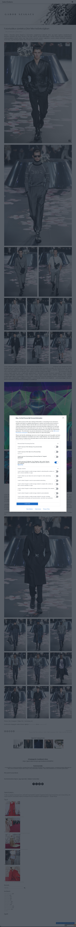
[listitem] (38, 443)
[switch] (56, 447)
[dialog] (38, 463)
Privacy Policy (46, 509)
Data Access (38, 509)
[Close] (63, 418)
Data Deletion (29, 509)
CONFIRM (27, 503)
